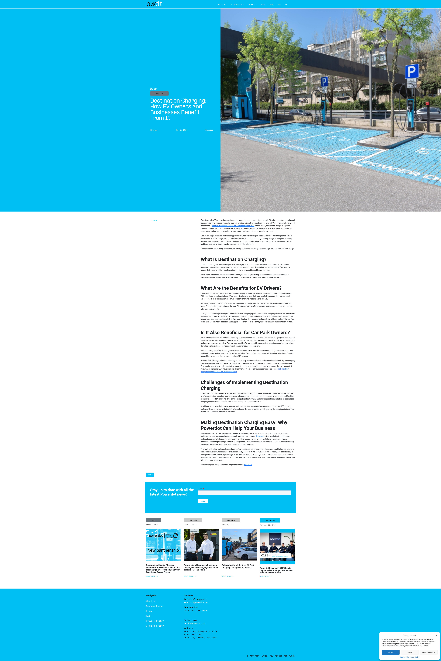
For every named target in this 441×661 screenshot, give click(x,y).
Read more (151, 576)
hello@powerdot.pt (194, 623)
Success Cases (154, 606)
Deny (410, 652)
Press (263, 4)
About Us (222, 4)
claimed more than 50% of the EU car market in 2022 (233, 226)
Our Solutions (236, 4)
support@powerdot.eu (196, 602)
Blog (271, 4)
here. (205, 610)
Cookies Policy (404, 657)
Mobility (159, 93)
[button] (436, 635)
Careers (251, 4)
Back (154, 220)
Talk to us (409, 624)
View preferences (428, 652)
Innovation (270, 520)
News (153, 520)
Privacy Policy (414, 657)
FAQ (279, 4)
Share (150, 474)
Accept (390, 652)
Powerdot (260, 436)
